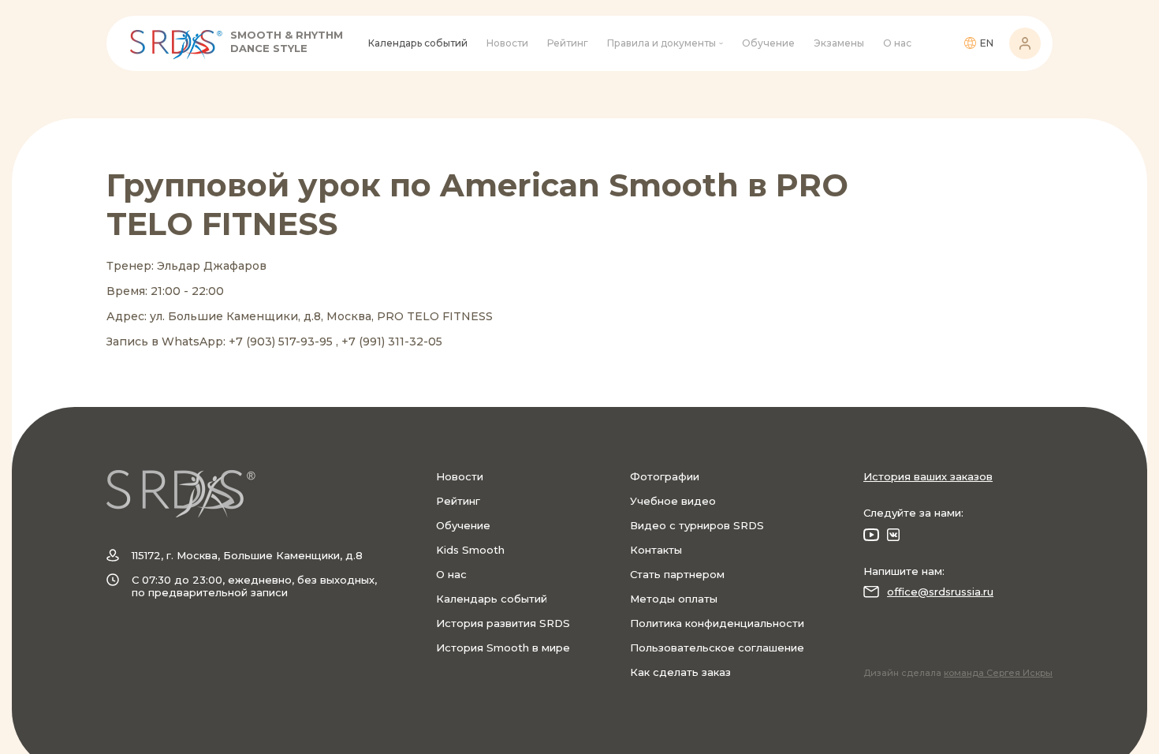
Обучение (768, 43)
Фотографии (664, 476)
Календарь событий (418, 43)
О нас (897, 43)
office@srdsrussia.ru (940, 591)
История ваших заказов (928, 476)
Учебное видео (673, 501)
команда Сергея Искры (998, 672)
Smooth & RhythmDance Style (286, 41)
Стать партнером (677, 574)
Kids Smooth (470, 549)
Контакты (656, 549)
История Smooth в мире (503, 647)
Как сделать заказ (680, 672)
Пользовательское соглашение (717, 647)
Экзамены (839, 43)
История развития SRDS (503, 623)
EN (986, 43)
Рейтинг (567, 43)
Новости (507, 43)
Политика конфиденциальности (717, 623)
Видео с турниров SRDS (697, 525)
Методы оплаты (673, 598)
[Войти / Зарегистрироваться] (1025, 43)
